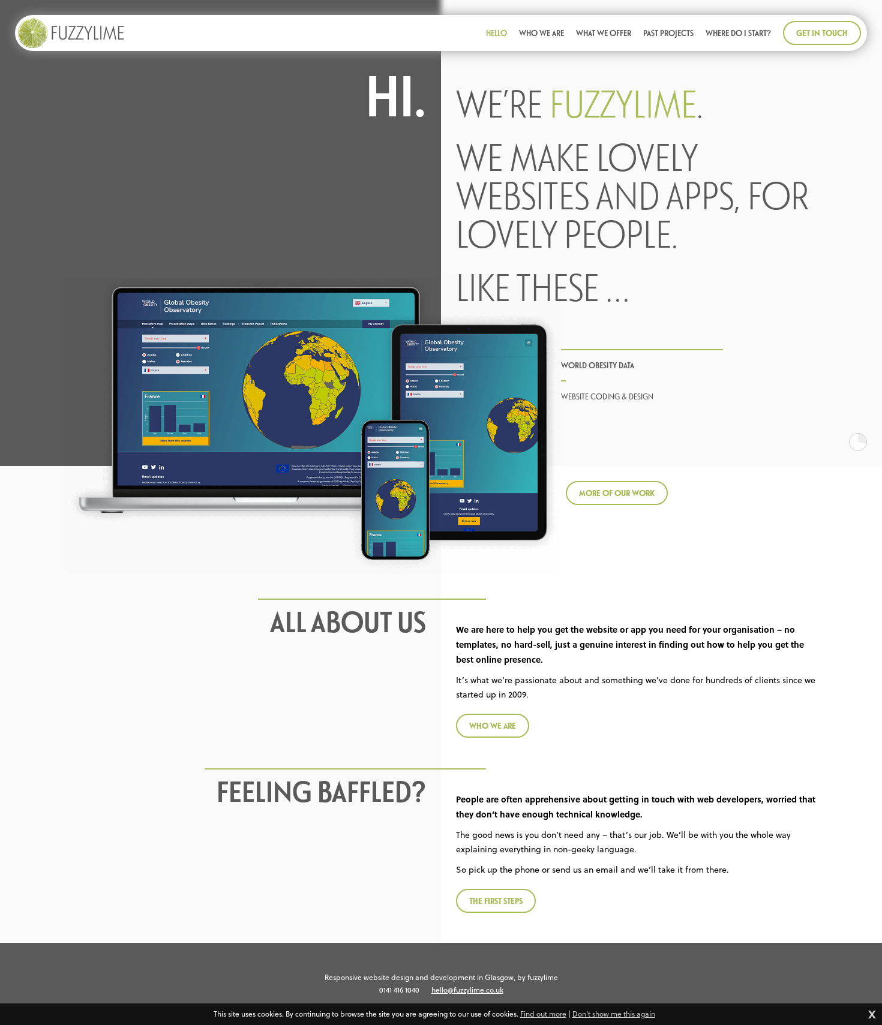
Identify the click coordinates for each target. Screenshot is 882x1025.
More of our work (617, 493)
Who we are (492, 725)
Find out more (543, 1014)
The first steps (496, 900)
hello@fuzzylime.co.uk (467, 990)
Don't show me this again (613, 1014)
